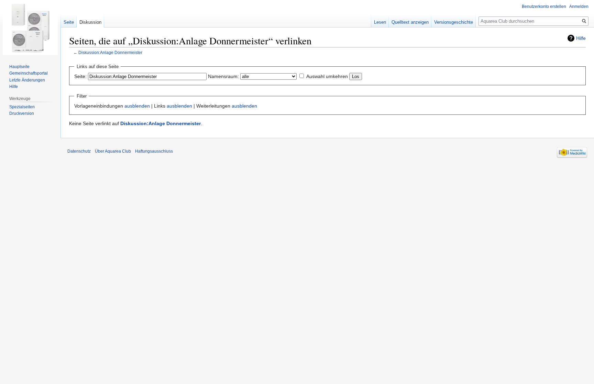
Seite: (80, 76)
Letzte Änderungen (27, 80)
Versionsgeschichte (453, 22)
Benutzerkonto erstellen (544, 6)
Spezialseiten (22, 107)
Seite (69, 22)
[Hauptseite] (30, 27)
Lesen (380, 22)
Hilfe (581, 38)
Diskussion (90, 22)
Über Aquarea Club (113, 151)
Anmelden (578, 6)
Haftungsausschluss (154, 151)
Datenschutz (79, 151)
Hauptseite (19, 66)
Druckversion (21, 113)
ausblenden (137, 106)
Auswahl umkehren (327, 76)
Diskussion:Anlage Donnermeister (110, 52)
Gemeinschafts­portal (28, 73)
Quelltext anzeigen (410, 22)
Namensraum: (223, 76)
